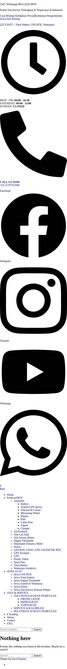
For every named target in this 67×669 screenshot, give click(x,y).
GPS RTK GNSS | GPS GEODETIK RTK (37, 549)
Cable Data (27, 522)
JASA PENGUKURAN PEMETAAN (35, 595)
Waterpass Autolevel (25, 568)
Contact (11, 620)
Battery (25, 503)
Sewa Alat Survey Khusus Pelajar (32, 589)
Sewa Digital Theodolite (27, 580)
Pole (23, 519)
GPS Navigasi (21, 552)
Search (37, 629)
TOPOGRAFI (28, 605)
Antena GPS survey (31, 506)
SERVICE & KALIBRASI (29, 608)
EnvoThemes (19, 658)
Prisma (24, 516)
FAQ (9, 623)
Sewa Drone (20, 586)
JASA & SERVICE (17, 592)
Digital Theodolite (24, 540)
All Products (20, 531)
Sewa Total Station (24, 577)
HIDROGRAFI (29, 602)
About (10, 617)
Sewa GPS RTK (23, 574)
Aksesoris (19, 500)
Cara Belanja (7, 15)
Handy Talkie (21, 559)
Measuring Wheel (30, 513)
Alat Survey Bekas (24, 537)
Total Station (20, 565)
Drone (17, 546)
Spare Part (19, 562)
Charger (25, 528)
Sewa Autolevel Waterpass (28, 583)
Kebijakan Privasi (25, 15)
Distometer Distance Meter (28, 543)
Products (15, 497)
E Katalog (12, 614)
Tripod (24, 525)
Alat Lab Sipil (21, 534)
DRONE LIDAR (30, 598)
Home (10, 494)
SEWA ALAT (14, 571)
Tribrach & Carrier (31, 510)
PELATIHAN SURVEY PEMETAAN (35, 611)
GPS (16, 556)
